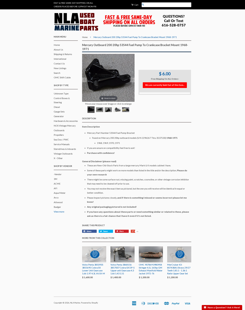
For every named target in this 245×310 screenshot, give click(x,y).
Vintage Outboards (63, 153)
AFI (55, 188)
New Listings (60, 68)
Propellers (59, 134)
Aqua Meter (60, 192)
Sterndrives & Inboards (65, 149)
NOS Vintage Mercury (65, 125)
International (60, 58)
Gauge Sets (59, 111)
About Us (58, 49)
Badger (57, 207)
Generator (59, 116)
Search (57, 72)
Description (89, 118)
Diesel (57, 107)
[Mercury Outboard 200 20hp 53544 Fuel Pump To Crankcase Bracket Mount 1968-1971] (91, 109)
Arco (56, 197)
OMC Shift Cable (62, 77)
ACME (57, 183)
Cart (136, 5)
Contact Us (59, 63)
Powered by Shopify (89, 303)
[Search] (143, 4)
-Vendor (58, 174)
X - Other (58, 158)
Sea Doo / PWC (61, 139)
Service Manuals (62, 144)
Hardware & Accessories (66, 121)
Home (57, 44)
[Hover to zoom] (108, 77)
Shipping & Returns (63, 54)
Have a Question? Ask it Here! (223, 307)
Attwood (58, 202)
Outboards (59, 130)
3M (55, 179)
